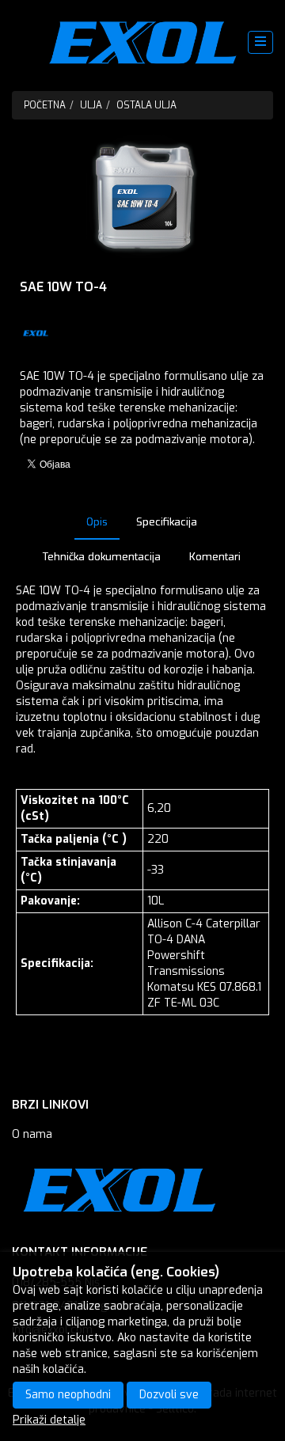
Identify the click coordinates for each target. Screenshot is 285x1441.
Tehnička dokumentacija (102, 556)
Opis (97, 522)
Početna (45, 105)
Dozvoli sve (169, 1394)
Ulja (91, 105)
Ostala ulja (146, 105)
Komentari (215, 556)
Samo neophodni (68, 1394)
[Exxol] (143, 42)
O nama (32, 1134)
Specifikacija (166, 522)
